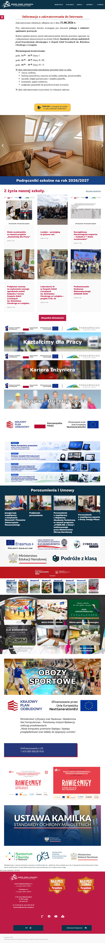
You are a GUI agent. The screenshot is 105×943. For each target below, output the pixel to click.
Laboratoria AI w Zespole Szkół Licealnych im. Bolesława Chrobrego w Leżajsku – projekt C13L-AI (52, 292)
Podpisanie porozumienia (11, 514)
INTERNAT (89, 4)
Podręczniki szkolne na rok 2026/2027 (52, 180)
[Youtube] (55, 916)
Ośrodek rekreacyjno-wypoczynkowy (85, 649)
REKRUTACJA (59, 4)
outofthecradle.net (41, 865)
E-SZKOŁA (100, 4)
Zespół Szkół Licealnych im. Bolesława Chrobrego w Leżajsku (18, 939)
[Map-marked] (62, 916)
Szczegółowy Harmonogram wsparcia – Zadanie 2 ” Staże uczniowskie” (85, 235)
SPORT (20, 622)
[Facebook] (49, 916)
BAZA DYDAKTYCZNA (52, 622)
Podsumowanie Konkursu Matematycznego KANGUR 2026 (82, 290)
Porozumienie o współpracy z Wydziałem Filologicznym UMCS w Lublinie (88, 524)
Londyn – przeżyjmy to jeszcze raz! (50, 233)
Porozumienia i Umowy (52, 490)
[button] (2, 17)
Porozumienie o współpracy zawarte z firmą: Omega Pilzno (65, 517)
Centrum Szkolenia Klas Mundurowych (20, 649)
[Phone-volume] (42, 916)
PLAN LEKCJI (70, 4)
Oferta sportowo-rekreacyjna (84, 622)
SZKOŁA (79, 4)
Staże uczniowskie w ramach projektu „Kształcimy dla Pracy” (18, 234)
